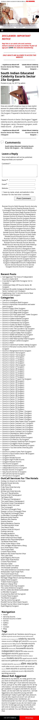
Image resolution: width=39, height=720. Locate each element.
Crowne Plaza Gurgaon (9, 596)
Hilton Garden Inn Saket (10, 566)
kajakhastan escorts (9, 656)
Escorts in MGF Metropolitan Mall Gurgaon (18, 339)
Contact (6, 627)
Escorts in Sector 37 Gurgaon (13, 377)
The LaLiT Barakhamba (9, 493)
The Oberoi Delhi (7, 527)
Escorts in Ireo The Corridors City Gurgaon (18, 329)
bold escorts (29, 636)
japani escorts (24, 653)
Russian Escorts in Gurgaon (25, 251)
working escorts (9, 673)
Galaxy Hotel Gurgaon (9, 580)
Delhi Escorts (9, 230)
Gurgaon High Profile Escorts (13, 460)
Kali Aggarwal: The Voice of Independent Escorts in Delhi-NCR (17, 278)
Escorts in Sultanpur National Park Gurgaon (19, 441)
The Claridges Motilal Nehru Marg (14, 545)
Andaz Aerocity (6, 489)
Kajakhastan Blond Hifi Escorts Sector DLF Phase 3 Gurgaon (10, 67)
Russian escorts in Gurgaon (12, 470)
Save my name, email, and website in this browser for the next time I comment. (18, 193)
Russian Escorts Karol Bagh (13, 212)
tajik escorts (28, 666)
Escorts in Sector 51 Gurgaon (13, 399)
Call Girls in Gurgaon (10, 300)
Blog (5, 629)
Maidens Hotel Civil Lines (10, 505)
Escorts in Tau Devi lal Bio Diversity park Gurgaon (17, 448)
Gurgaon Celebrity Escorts (26, 261)
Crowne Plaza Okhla (8, 551)
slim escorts (29, 663)
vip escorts (29, 671)
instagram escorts (10, 653)
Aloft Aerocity (6, 485)
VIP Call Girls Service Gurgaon (13, 474)
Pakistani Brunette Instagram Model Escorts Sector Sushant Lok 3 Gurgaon (19, 290)
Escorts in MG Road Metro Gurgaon (15, 337)
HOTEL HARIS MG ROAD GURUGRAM (14, 590)
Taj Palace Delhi (7, 497)
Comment (6, 163)
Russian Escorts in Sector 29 (13, 253)
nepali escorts (27, 658)
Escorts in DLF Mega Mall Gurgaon (15, 312)
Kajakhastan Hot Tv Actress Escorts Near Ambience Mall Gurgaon (17, 294)
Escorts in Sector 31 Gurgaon (13, 371)
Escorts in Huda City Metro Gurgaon (16, 324)
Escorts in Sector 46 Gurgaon (13, 395)
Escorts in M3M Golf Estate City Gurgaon (17, 335)
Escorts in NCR (7, 343)
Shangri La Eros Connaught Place (13, 511)
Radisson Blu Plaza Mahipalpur (12, 539)
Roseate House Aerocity (10, 483)
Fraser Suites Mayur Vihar (10, 543)
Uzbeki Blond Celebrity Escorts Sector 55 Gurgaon (30, 67)
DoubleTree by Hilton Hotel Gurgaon (15, 604)
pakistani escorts (18, 660)
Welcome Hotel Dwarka (9, 517)
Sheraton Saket (6, 564)
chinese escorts (7, 641)
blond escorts (21, 636)
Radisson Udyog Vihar (9, 584)
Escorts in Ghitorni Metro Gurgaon (15, 320)
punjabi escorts (31, 661)
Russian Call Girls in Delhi (13, 238)
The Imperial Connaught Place (12, 513)
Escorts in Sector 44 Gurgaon (13, 391)
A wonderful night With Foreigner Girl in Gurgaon (17, 282)
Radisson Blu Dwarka (9, 519)
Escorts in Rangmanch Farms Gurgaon (16, 351)
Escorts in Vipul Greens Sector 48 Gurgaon (18, 453)
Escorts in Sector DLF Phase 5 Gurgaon (17, 419)
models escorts (14, 658)
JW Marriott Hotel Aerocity (11, 491)
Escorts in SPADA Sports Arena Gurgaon (17, 437)
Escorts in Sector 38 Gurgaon (13, 381)
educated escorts (20, 122)
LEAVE (11, 48)
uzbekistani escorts (17, 671)
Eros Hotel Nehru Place (9, 548)
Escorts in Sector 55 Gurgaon (13, 405)
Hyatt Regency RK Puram (10, 558)
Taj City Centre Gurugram (10, 600)
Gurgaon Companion (29, 257)
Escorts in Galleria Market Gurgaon (15, 318)
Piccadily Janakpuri (8, 533)
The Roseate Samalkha (9, 568)
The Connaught (7, 507)
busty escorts (14, 639)
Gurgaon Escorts (30, 253)
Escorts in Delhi (29, 228)
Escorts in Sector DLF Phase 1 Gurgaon (17, 411)
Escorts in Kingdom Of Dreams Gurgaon (17, 331)
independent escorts (12, 651)
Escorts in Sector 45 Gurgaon (13, 393)
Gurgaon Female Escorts (11, 458)
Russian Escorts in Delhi (22, 234)
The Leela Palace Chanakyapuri (12, 501)
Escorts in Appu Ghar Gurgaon (13, 308)
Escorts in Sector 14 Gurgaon (13, 357)
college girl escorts (20, 641)
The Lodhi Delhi (7, 556)
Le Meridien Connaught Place (12, 515)
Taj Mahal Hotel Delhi (9, 541)
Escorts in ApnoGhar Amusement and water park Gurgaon (18, 305)
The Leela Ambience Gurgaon (12, 588)
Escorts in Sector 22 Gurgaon (13, 361)
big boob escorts (12, 636)
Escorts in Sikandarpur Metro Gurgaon (17, 433)
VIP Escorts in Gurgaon (11, 476)
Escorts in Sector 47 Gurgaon (13, 397)
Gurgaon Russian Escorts (13, 259)
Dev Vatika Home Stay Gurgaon (12, 586)
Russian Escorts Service (25, 265)
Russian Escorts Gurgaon (19, 218)
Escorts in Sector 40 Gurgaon (13, 385)
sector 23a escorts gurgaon (21, 124)
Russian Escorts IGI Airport (13, 216)
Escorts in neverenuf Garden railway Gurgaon (19, 345)
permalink (19, 127)
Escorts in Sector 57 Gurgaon (13, 409)
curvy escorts (33, 641)
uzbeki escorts (6, 671)
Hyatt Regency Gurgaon (10, 606)
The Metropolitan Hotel (10, 525)
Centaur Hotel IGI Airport (10, 529)
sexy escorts (17, 664)
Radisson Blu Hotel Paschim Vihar (13, 554)
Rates (5, 625)
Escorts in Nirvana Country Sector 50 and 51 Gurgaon (18, 348)
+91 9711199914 (10, 718)
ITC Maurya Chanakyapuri (10, 499)
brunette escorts (6, 639)
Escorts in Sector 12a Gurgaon (13, 355)
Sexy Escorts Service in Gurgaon (14, 472)
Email (4, 184)
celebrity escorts (7, 122)
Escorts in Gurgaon (29, 255)
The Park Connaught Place (11, 509)
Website (5, 188)
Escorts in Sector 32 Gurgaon (13, 373)
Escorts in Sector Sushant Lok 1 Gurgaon (17, 423)
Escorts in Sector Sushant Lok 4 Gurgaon (17, 429)
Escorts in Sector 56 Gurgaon (13, 407)
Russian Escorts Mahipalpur (26, 210)
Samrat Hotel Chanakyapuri (11, 495)
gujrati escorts (7, 646)
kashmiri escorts (22, 656)
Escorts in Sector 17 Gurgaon (13, 359)
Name (5, 180)
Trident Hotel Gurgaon (9, 582)
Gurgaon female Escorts (11, 257)
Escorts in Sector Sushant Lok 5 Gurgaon (17, 431)
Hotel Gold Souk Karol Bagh (11, 537)
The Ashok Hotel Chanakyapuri (12, 503)
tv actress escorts (26, 668)
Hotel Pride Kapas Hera (9, 535)
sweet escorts (19, 666)
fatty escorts (16, 644)
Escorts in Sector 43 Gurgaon (13, 389)
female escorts (28, 643)
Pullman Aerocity (7, 531)
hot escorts (12, 648)
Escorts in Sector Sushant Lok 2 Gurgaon (17, 425)
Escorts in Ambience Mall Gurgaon (15, 302)
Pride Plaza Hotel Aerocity (10, 487)
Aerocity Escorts (22, 242)
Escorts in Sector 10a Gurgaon (13, 353)
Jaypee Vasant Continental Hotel (13, 576)
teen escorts (12, 668)
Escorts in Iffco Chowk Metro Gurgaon (16, 326)
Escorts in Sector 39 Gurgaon (13, 383)
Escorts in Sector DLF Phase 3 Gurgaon (17, 415)
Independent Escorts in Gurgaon (14, 468)
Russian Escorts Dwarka (13, 208)
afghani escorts (8, 634)
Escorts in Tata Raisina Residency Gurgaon (18, 445)
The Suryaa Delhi (7, 549)
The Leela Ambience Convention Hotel (15, 570)
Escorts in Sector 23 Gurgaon (13, 363)
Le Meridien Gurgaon (9, 592)
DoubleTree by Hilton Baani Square (14, 602)
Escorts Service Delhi (22, 230)
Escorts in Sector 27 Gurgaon (13, 367)
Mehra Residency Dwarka (10, 523)
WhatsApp (29, 718)
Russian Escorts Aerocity (28, 206)
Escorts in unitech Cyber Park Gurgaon (17, 452)
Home (5, 615)
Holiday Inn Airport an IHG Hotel (13, 481)
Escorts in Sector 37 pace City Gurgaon (16, 379)
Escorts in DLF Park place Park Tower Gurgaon (20, 314)
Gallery (5, 623)
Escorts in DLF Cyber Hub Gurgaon (15, 310)
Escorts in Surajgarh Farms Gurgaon (16, 443)
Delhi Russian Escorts (23, 232)
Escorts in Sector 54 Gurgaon (13, 403)
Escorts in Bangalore (23, 249)
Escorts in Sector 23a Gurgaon (19, 119)
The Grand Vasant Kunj (9, 574)
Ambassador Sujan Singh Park (12, 572)
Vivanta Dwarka (7, 521)
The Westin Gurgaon (8, 598)
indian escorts (28, 651)
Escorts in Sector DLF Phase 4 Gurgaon (17, 417)
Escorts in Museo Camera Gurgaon (15, 341)
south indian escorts (8, 666)
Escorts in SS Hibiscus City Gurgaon (15, 439)
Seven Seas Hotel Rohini (10, 560)
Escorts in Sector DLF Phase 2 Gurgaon (17, 413)
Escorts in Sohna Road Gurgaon (14, 435)
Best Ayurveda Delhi (18, 246)
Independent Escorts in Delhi (13, 466)
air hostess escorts (23, 634)
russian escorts (7, 664)
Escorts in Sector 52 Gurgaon (13, 401)
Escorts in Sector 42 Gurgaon (13, 387)
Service (5, 621)
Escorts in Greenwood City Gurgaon (15, 322)
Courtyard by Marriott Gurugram (13, 594)
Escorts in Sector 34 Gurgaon (13, 375)
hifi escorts (18, 646)
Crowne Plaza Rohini (8, 562)
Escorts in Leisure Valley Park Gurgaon (17, 333)
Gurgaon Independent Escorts (14, 263)
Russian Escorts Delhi (10, 206)
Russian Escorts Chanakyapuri (24, 214)
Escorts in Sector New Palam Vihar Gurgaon (18, 421)
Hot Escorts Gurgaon (10, 464)
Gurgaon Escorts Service (12, 255)
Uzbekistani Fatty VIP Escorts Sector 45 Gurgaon (17, 286)
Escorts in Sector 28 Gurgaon (13, 369)
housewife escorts (24, 648)
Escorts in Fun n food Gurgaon (13, 316)
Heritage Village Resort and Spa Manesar (16, 578)
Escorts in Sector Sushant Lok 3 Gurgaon (17, 427)
